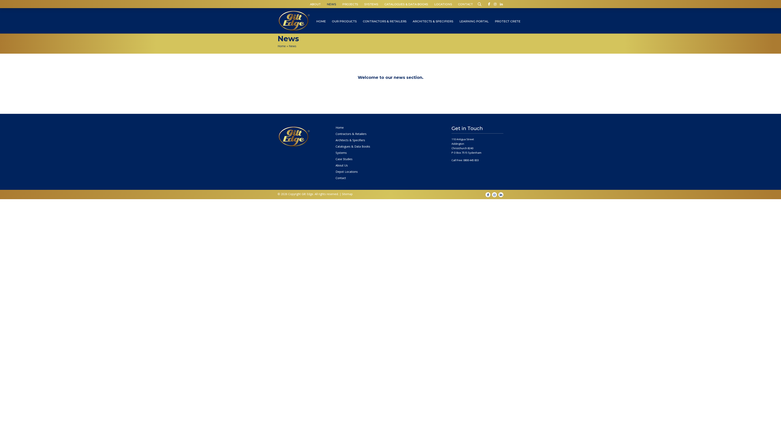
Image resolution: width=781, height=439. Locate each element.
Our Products (344, 21)
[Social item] (489, 5)
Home (321, 21)
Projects (350, 4)
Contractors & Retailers (385, 21)
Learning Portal (474, 21)
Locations (443, 4)
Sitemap (347, 194)
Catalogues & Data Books (406, 4)
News (331, 4)
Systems (371, 4)
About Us (342, 165)
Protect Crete (507, 21)
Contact (465, 4)
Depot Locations (347, 171)
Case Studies (344, 159)
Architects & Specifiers (433, 21)
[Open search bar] (480, 3)
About (315, 4)
